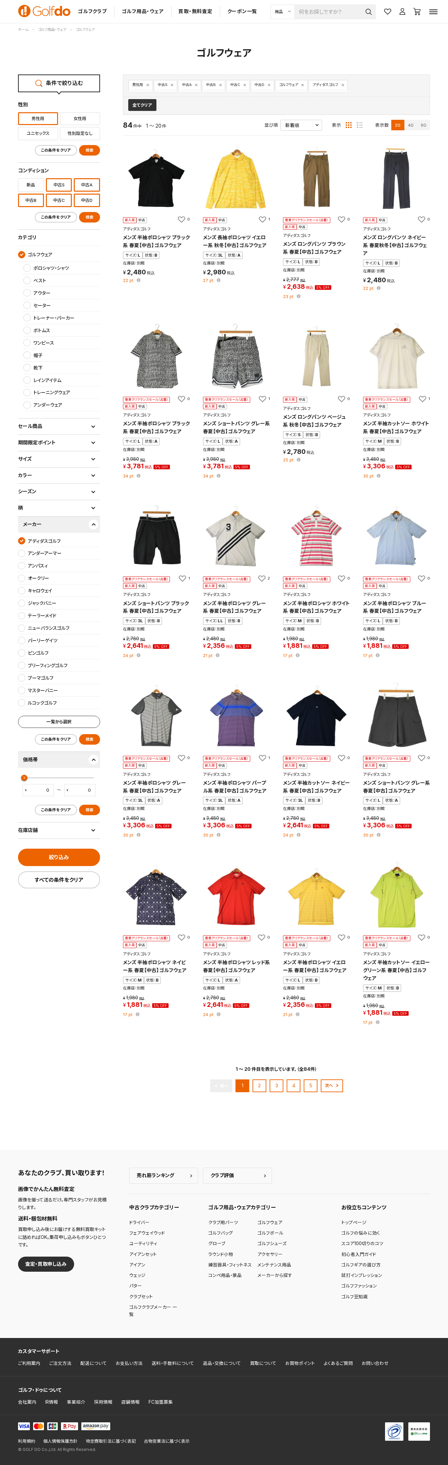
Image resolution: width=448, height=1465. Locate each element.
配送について (93, 1363)
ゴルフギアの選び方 (361, 1264)
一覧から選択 (59, 721)
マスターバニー (43, 690)
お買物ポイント (300, 1363)
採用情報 (103, 1402)
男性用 (137, 85)
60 (423, 125)
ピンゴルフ (38, 653)
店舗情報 (130, 1402)
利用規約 (26, 1441)
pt (129, 281)
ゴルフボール (270, 1233)
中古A (187, 85)
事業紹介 (76, 1402)
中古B (211, 85)
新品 (31, 184)
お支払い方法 (129, 1363)
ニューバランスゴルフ (49, 628)
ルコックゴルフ (42, 703)
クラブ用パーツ (223, 1222)
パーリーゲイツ (42, 640)
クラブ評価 (222, 1175)
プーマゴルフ (40, 678)
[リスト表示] (359, 125)
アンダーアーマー (45, 553)
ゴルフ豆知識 (354, 1296)
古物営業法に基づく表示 (167, 1441)
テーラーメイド (42, 615)
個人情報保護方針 (60, 1441)
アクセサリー (270, 1254)
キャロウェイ (40, 590)
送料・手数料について (173, 1363)
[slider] (24, 778)
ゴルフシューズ (272, 1243)
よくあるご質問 (338, 1363)
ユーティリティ (143, 1243)
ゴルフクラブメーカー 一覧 (153, 1311)
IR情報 (51, 1402)
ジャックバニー (42, 603)
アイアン (137, 1264)
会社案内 (27, 1402)
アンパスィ (38, 565)
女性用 (79, 118)
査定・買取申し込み (46, 1264)
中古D (259, 85)
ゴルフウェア (288, 85)
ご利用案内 (29, 1363)
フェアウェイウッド (147, 1233)
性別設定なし (80, 133)
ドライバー (139, 1222)
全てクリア (142, 105)
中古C (235, 85)
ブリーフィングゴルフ (48, 665)
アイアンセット (143, 1254)
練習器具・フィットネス (230, 1264)
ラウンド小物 (220, 1254)
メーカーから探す (274, 1275)
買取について (263, 1363)
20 (397, 125)
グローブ (216, 1243)
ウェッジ (137, 1275)
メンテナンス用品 (274, 1264)
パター (135, 1285)
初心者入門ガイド (358, 1254)
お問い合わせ (375, 1363)
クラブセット (141, 1296)
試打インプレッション (361, 1275)
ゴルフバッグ (220, 1233)
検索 (89, 150)
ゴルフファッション (359, 1285)
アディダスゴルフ (325, 85)
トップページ (354, 1222)
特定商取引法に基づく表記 (111, 1441)
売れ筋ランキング (155, 1175)
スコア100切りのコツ (362, 1243)
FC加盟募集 (161, 1402)
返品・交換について (222, 1363)
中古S (163, 85)
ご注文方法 (60, 1363)
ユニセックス (38, 133)
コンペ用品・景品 (225, 1275)
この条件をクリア (56, 150)
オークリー (38, 578)
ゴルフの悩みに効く (360, 1233)
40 (411, 125)
